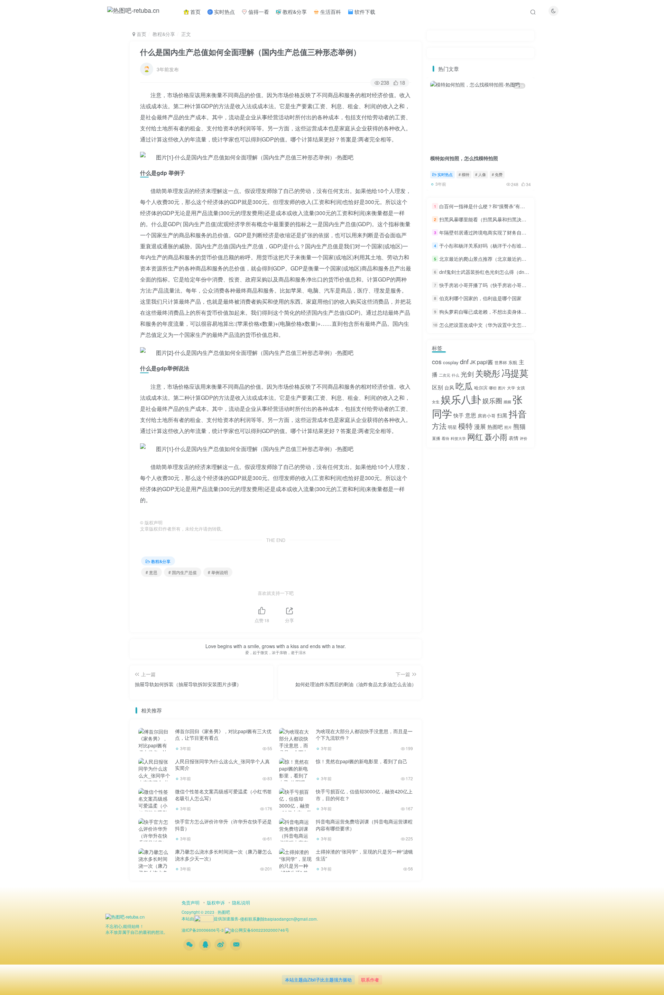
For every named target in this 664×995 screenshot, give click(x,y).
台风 (449, 387)
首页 (195, 11)
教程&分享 (294, 11)
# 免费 (497, 174)
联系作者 (370, 979)
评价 (523, 438)
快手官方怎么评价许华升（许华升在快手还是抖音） (223, 825)
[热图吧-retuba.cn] (125, 916)
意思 (470, 415)
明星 (452, 427)
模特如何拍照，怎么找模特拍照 (464, 158)
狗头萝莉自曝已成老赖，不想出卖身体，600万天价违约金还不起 (508, 311)
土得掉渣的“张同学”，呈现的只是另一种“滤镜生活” (364, 855)
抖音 (518, 413)
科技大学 (458, 438)
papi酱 (485, 362)
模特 (465, 426)
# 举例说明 (218, 572)
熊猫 (519, 426)
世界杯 (501, 362)
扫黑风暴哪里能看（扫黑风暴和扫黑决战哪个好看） (495, 219)
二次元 (444, 375)
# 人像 (480, 174)
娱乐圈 (492, 400)
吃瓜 (464, 385)
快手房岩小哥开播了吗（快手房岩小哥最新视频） (492, 285)
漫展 (480, 426)
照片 (508, 427)
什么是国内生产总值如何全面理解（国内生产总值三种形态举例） (250, 51)
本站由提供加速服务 (210, 918)
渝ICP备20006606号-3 (203, 930)
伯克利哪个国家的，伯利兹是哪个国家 (480, 298)
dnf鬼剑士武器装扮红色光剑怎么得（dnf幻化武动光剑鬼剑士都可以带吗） (518, 271)
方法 (439, 426)
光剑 (467, 373)
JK (473, 362)
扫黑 (502, 415)
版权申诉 (216, 902)
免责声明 (191, 902)
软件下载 (364, 11)
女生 (436, 401)
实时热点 (224, 11)
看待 (445, 438)
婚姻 (507, 401)
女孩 (521, 387)
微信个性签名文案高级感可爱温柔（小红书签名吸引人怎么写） (223, 795)
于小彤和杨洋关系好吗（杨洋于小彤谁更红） (487, 245)
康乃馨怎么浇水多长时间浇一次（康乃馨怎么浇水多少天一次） (223, 855)
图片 (502, 387)
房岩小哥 (487, 415)
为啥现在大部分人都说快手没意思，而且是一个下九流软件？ (364, 734)
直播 (436, 438)
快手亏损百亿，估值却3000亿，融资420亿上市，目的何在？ (364, 795)
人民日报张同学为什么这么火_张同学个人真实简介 (222, 765)
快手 (458, 415)
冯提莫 (514, 372)
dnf (464, 361)
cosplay (451, 362)
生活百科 (330, 11)
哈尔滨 (481, 387)
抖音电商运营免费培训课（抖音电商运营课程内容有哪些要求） (364, 825)
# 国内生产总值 (182, 572)
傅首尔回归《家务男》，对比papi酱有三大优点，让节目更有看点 (223, 734)
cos (437, 361)
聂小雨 (496, 436)
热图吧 (495, 426)
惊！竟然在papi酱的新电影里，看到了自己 (361, 761)
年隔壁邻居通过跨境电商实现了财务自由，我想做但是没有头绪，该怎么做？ (521, 232)
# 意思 (151, 572)
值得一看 (258, 11)
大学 (511, 387)
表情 (513, 437)
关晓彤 (487, 373)
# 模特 (464, 174)
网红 (475, 436)
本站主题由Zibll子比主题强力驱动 (318, 979)
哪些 (493, 387)
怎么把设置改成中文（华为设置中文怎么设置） (490, 324)
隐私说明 (241, 902)
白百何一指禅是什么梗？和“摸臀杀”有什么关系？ (491, 206)
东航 (512, 362)
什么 (455, 375)
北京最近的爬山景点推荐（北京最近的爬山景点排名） (497, 258)
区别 (437, 387)
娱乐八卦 (461, 398)
